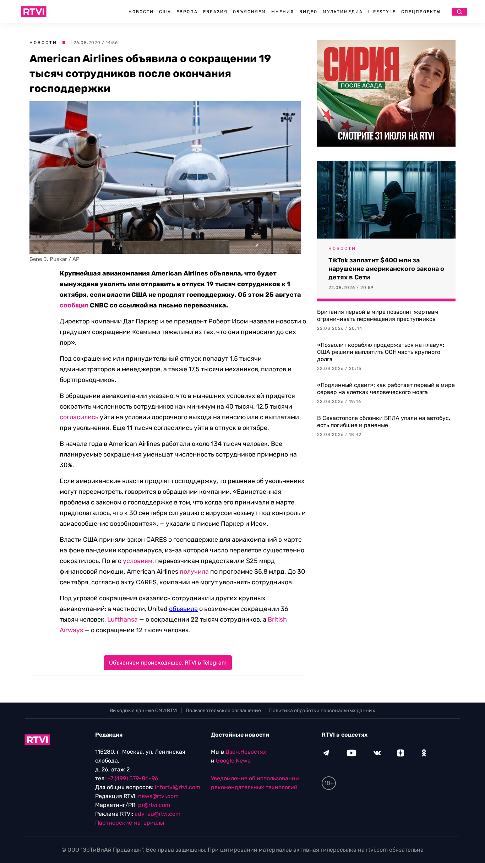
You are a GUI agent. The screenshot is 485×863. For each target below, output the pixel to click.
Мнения (282, 11)
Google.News (233, 760)
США (165, 11)
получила (194, 571)
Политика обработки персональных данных (322, 711)
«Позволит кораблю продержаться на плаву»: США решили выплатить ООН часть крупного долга (380, 352)
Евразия (215, 11)
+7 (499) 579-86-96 (132, 778)
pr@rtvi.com (154, 805)
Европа (187, 11)
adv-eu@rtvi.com (157, 813)
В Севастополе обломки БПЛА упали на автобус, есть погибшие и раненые (383, 421)
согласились (79, 417)
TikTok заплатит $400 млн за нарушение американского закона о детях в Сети (386, 268)
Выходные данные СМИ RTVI (144, 711)
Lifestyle (382, 11)
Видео (308, 11)
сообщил (74, 305)
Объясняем (249, 11)
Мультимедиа (343, 11)
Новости (141, 11)
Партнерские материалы (129, 822)
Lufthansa (122, 619)
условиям (137, 561)
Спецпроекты (421, 11)
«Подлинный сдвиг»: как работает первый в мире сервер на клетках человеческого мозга (386, 388)
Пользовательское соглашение (223, 711)
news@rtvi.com (158, 796)
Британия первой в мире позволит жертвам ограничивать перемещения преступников (377, 315)
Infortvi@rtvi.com (177, 787)
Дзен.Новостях (245, 751)
